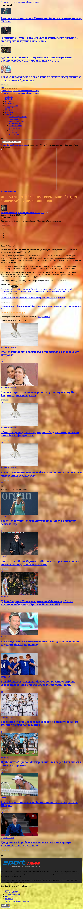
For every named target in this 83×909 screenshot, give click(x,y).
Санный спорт (15, 128)
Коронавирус (14, 119)
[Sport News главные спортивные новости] (21, 867)
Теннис (8, 110)
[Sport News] (20, 2)
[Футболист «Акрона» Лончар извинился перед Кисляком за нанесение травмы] (19, 755)
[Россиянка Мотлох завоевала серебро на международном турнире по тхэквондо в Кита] (19, 715)
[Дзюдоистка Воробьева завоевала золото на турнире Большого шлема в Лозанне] (19, 835)
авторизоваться (44, 317)
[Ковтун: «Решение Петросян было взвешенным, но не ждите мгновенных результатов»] (19, 466)
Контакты (9, 899)
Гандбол (12, 130)
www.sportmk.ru (17, 284)
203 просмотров (7, 213)
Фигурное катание (16, 121)
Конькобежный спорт (18, 123)
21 (2, 732)
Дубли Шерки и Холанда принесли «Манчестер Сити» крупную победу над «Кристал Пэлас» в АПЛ (36, 59)
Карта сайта (9, 896)
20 (2, 571)
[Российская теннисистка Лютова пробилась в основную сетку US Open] (6, 14)
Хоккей (8, 101)
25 (2, 442)
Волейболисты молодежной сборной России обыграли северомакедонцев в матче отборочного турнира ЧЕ (38, 683)
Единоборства (11, 106)
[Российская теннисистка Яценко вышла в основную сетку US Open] (19, 795)
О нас (7, 890)
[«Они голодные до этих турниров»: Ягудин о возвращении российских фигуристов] (19, 425)
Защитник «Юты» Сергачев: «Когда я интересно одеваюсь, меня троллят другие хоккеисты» (39, 39)
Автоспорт (10, 112)
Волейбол (9, 108)
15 (2, 812)
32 (2, 482)
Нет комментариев (36, 213)
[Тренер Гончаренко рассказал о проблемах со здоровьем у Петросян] (19, 345)
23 (2, 402)
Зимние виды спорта (18, 117)
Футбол (8, 99)
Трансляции (14, 134)
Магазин (9, 97)
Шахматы (13, 132)
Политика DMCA (11, 892)
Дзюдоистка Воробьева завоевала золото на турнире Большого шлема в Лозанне (36, 844)
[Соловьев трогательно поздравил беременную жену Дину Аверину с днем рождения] (19, 385)
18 (2, 651)
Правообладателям (12, 894)
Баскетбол (9, 103)
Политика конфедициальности (17, 901)
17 (2, 362)
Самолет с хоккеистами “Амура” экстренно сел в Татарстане (33, 298)
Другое (8, 114)
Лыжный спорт (15, 126)
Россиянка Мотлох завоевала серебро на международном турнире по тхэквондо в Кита (39, 723)
